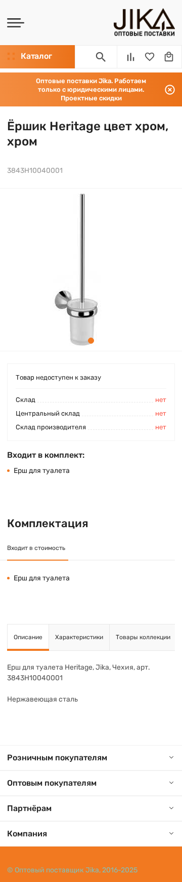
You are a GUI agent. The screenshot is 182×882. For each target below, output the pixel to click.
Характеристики (79, 637)
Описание (28, 637)
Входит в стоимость (36, 548)
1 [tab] (91, 341)
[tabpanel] (76, 270)
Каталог (36, 56)
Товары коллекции (143, 637)
